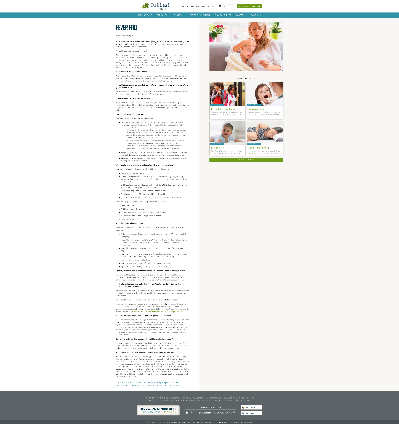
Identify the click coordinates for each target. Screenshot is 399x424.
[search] (220, 6)
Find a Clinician (250, 407)
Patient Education (200, 15)
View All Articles (246, 160)
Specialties (163, 15)
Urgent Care (145, 15)
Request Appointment (249, 6)
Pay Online (211, 6)
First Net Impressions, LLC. (195, 422)
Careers (240, 15)
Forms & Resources (189, 6)
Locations (255, 15)
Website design (171, 422)
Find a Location (250, 413)
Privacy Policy (208, 422)
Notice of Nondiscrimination (238, 422)
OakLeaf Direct (223, 15)
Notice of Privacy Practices (220, 422)
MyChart (201, 6)
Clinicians (179, 15)
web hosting (182, 422)
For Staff (249, 422)
